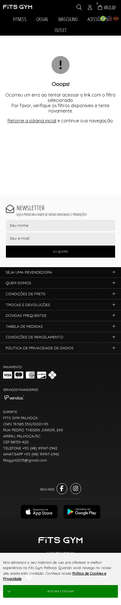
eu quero (60, 251)
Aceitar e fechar (60, 591)
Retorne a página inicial (32, 120)
